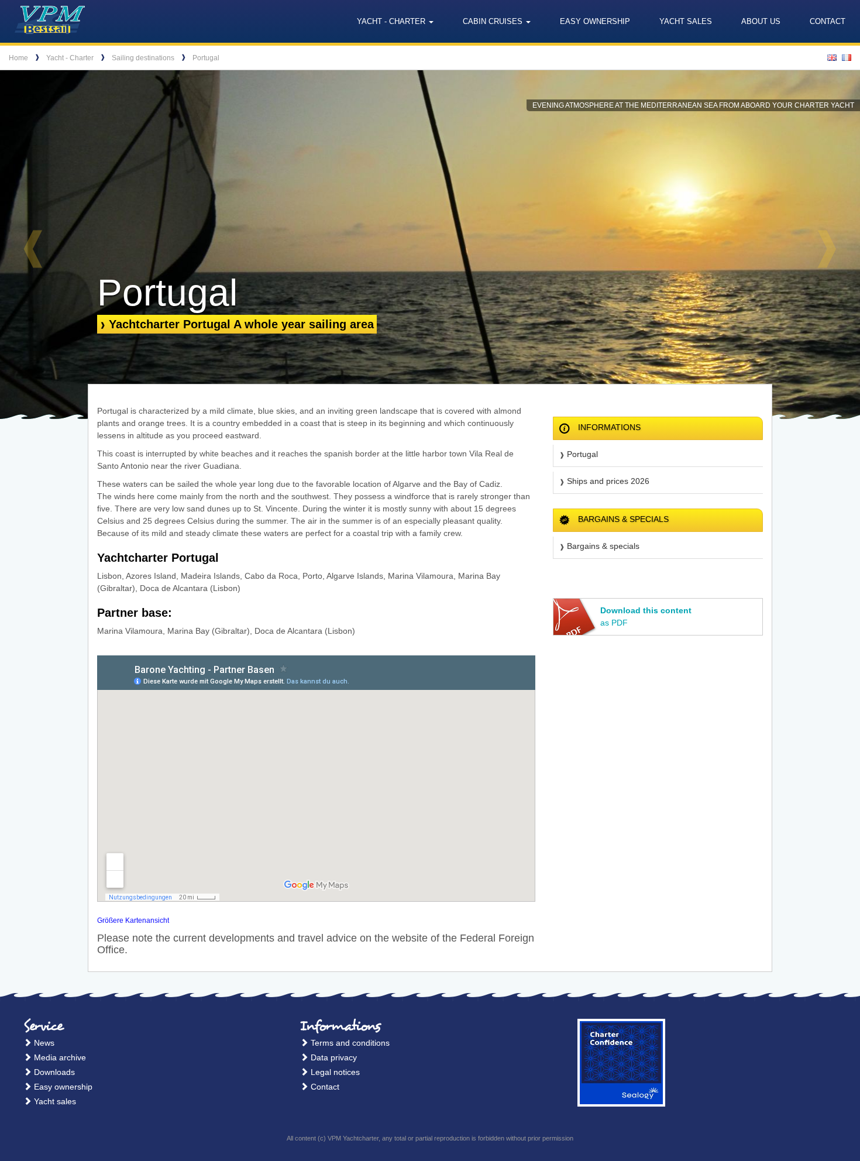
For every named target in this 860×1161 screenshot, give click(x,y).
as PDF (646, 616)
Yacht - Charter (70, 58)
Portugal (205, 58)
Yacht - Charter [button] (392, 21)
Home (18, 58)
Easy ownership (595, 21)
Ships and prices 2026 (608, 481)
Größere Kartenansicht (133, 920)
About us (760, 21)
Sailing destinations (143, 58)
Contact (827, 21)
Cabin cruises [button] (494, 21)
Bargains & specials (603, 546)
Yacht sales (685, 21)
